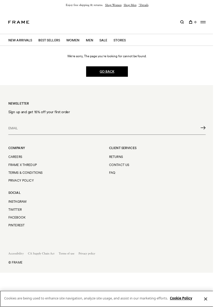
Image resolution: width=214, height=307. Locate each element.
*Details (143, 5)
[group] (107, 5)
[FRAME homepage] (18, 22)
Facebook (17, 217)
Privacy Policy (21, 180)
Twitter (15, 210)
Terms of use (66, 253)
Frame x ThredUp (22, 165)
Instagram (17, 201)
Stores (120, 40)
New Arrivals (20, 40)
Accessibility (16, 253)
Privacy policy (87, 253)
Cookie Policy (181, 298)
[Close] (205, 299)
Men (89, 40)
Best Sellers (49, 40)
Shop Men (130, 5)
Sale (103, 40)
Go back (107, 71)
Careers (15, 157)
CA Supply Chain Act (41, 253)
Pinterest (16, 225)
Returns (116, 157)
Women (73, 40)
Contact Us (119, 165)
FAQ (112, 173)
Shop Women (113, 5)
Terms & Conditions (25, 173)
